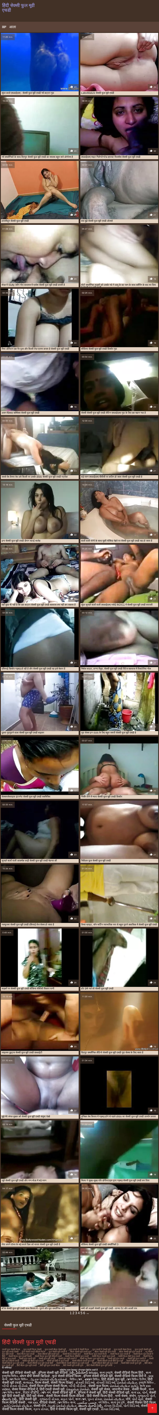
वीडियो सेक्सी (47, 1402)
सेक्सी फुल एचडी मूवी (27, 1358)
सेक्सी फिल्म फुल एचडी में (120, 1354)
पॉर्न (128, 1399)
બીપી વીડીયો (78, 1386)
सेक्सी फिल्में (139, 1389)
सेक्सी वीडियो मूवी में (64, 1392)
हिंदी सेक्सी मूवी (28, 1399)
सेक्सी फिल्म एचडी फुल (72, 1354)
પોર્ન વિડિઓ (131, 1406)
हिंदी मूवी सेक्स (35, 1396)
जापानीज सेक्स (121, 1389)
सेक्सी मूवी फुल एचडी (116, 1358)
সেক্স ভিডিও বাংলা (66, 1402)
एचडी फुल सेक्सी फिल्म (11, 1349)
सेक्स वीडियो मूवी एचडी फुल (48, 1354)
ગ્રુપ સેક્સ (40, 1409)
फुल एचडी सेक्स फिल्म (122, 1349)
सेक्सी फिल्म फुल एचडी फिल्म (95, 1354)
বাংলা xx (135, 1392)
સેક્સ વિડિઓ (110, 1409)
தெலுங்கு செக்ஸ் (77, 1389)
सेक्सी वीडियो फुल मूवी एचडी (13, 1363)
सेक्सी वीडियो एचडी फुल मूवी (83, 1361)
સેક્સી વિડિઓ (85, 1382)
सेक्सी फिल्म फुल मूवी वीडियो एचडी (48, 1356)
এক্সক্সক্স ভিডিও (92, 1379)
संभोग (132, 1396)
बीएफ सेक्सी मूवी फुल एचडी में (130, 1351)
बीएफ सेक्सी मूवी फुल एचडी (105, 1351)
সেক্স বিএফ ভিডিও (19, 1379)
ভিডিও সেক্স (76, 1379)
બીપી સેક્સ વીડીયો (15, 1386)
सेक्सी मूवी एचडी (89, 1409)
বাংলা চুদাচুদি (106, 1372)
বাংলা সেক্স (80, 1399)
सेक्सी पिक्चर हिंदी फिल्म (141, 1402)
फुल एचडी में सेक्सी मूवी (101, 1349)
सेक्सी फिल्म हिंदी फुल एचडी (129, 1356)
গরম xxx (33, 1402)
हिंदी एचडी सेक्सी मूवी (52, 1389)
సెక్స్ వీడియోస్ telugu (83, 1372)
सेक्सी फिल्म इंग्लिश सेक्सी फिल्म (48, 1386)
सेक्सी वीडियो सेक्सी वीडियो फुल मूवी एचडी (72, 1363)
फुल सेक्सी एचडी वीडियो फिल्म (33, 1351)
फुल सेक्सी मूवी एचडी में (58, 1351)
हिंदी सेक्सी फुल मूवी (113, 1379)
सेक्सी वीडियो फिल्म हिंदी (129, 1372)
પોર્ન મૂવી (137, 1399)
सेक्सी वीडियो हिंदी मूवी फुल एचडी (105, 1363)
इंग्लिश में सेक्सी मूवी (89, 1392)
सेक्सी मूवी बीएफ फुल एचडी (32, 1361)
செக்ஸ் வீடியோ (127, 1382)
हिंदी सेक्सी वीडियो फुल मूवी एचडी (99, 1365)
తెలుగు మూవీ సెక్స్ (90, 1406)
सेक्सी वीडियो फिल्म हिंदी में (130, 1376)
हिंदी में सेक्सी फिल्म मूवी (64, 1409)
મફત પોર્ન (67, 1399)
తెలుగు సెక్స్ (9, 1399)
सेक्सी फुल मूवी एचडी (47, 1358)
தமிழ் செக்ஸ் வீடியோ (18, 1406)
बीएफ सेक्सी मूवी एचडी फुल (80, 1351)
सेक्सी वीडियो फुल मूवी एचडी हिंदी (40, 1363)
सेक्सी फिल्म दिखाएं (62, 1382)
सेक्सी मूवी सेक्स (100, 1389)
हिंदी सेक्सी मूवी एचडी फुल (73, 1365)
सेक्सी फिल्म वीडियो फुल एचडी (77, 1356)
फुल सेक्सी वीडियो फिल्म (67, 1376)
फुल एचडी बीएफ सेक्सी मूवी (55, 1349)
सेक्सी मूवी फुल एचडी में (137, 1358)
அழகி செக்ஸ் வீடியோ (62, 1406)
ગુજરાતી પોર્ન (146, 1396)
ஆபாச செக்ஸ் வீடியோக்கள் (49, 1379)
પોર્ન (144, 1392)
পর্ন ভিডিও (103, 1402)
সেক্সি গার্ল (46, 1392)
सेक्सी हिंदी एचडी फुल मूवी (131, 1363)
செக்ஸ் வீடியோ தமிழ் (124, 1386)
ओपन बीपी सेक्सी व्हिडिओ (35, 1376)
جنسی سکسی (87, 1402)
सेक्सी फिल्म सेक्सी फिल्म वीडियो (65, 1396)
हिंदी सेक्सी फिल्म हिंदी (100, 1396)
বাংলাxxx (28, 1382)
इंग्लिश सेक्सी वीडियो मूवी (98, 1376)
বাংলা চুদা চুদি (118, 1402)
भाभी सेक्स (121, 1396)
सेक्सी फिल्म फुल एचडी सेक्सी (19, 1356)
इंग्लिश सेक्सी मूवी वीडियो (53, 1372)
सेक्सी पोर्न (40, 1406)
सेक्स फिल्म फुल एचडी (25, 1354)
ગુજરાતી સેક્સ (49, 1399)
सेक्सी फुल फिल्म (98, 1386)
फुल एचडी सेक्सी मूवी (143, 1349)
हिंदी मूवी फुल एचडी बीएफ (50, 1365)
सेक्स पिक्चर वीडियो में (25, 1389)
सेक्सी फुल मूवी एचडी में (67, 1358)
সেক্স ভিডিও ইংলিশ (136, 1379)
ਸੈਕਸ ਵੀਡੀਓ (31, 1392)
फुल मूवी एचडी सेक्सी (10, 1351)
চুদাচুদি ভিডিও (146, 1382)
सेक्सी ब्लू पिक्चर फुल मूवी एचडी (92, 1358)
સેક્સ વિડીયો (113, 1406)
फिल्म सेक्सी (42, 1382)
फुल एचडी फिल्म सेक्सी (32, 1349)
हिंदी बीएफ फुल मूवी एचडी (27, 1365)
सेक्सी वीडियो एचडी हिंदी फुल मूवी (110, 1361)
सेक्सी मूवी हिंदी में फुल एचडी (58, 1361)
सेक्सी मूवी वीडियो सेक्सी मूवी (19, 1372)
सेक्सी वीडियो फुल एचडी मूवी (137, 1361)
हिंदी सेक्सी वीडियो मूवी (116, 1392)
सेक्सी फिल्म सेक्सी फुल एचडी (103, 1356)
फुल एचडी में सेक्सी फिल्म (79, 1349)
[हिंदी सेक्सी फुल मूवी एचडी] (152, 1408)
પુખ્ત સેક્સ (95, 1399)
